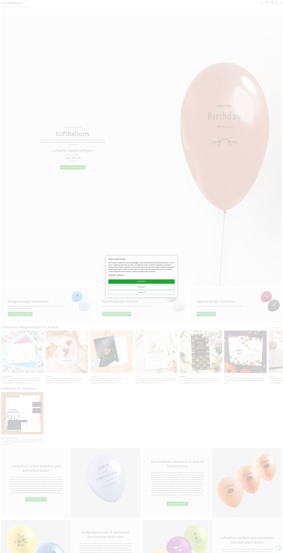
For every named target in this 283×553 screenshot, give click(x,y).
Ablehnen (141, 287)
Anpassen (141, 292)
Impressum (120, 275)
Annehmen (141, 281)
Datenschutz (112, 275)
